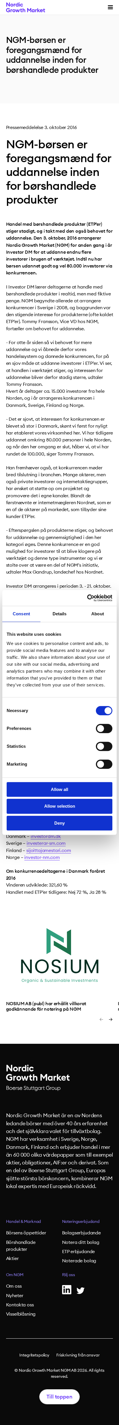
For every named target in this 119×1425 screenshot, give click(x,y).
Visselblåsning (21, 1314)
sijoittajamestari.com (48, 850)
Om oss (14, 1286)
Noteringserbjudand (81, 1222)
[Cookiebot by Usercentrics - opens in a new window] (87, 598)
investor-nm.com (42, 857)
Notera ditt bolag (80, 1242)
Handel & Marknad (23, 1222)
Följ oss (68, 1275)
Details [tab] (60, 613)
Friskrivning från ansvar (78, 1355)
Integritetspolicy (34, 1355)
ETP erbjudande (78, 1251)
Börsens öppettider (26, 1233)
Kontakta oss (20, 1305)
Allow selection (59, 806)
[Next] (110, 1019)
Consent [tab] (21, 613)
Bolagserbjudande (81, 1233)
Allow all (59, 789)
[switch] (104, 728)
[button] (110, 7)
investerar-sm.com (46, 843)
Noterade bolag (79, 1261)
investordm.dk (46, 836)
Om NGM (14, 1275)
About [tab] (97, 613)
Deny (59, 823)
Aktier (12, 1258)
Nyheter (14, 1295)
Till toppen (59, 1396)
